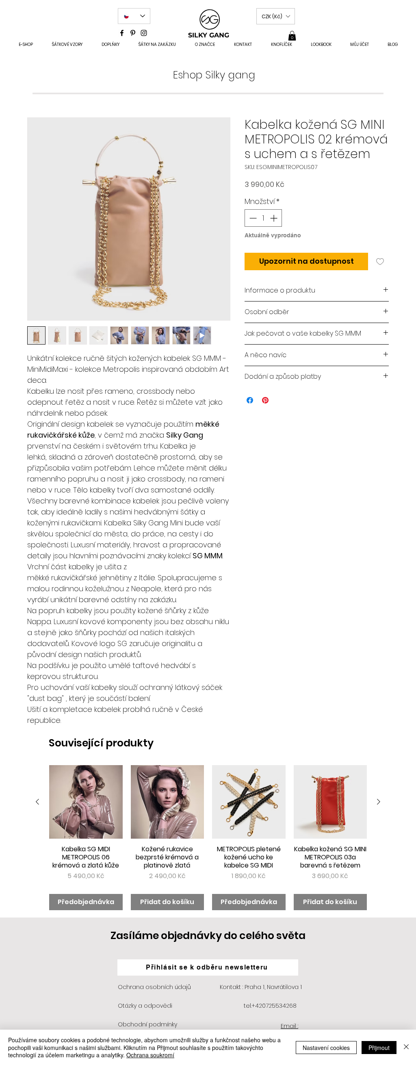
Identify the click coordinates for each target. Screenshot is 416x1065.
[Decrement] (252, 218)
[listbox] (275, 16)
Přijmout (379, 1047)
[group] (208, 838)
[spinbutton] (263, 218)
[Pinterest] (133, 33)
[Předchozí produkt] (37, 802)
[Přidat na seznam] (380, 261)
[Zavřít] (406, 1047)
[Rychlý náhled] (86, 802)
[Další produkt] (379, 802)
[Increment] (274, 218)
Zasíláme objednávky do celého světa (208, 935)
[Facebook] (122, 33)
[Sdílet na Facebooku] (250, 400)
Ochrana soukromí (150, 1055)
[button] (275, 16)
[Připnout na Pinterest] (265, 400)
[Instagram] (144, 33)
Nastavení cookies (326, 1047)
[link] (292, 36)
